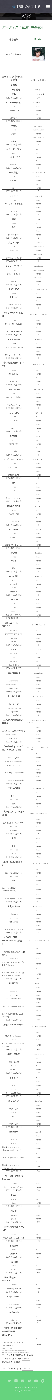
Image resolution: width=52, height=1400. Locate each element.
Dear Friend (13, 672)
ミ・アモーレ (13, 339)
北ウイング (13, 242)
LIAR (13, 649)
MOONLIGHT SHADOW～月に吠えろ (12, 940)
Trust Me (13, 1131)
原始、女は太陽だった (12, 863)
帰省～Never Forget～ (12, 1026)
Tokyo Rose (14, 906)
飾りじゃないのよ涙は (12, 314)
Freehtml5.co (31, 1390)
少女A (14, 125)
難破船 (14, 552)
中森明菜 (13, 39)
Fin (13, 482)
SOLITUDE (14, 412)
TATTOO (14, 599)
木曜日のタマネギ (28, 6)
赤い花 (14, 1210)
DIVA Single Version (8, 1279)
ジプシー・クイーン (13, 459)
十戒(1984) (14, 289)
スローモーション (13, 102)
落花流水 (13, 1245)
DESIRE (13, 436)
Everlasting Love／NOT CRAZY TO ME (12, 748)
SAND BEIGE (13, 389)
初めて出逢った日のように (13, 1228)
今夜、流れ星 (13, 1054)
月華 (14, 838)
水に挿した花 (13, 696)
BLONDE (13, 529)
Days (13, 1194)
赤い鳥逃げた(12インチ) (13, 364)
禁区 (14, 219)
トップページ (27, 1369)
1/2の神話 (14, 172)
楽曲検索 (17, 1362)
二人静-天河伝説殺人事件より (12, 721)
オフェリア (13, 1100)
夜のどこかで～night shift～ (13, 813)
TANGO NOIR (14, 506)
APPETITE (14, 983)
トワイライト (13, 195)
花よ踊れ (13, 1261)
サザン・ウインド (13, 265)
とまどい (13, 1077)
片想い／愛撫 (13, 788)
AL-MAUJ (13, 576)
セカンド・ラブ (13, 149)
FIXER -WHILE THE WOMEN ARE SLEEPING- (12, 1331)
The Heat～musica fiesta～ (12, 1177)
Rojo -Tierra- (13, 1296)
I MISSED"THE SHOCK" (10, 624)
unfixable (14, 1312)
